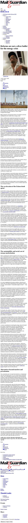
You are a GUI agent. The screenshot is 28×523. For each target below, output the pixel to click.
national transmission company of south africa (12, 459)
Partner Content (4, 509)
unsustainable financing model (9, 211)
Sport (4, 486)
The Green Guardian (5, 499)
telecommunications (7, 312)
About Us (5, 517)
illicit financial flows (8, 416)
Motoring (5, 484)
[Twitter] (6, 12)
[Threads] (4, 12)
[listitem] (3, 469)
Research (5, 515)
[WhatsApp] (7, 12)
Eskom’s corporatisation (15, 210)
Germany (20, 357)
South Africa (5, 478)
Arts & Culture (4, 500)
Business (2, 490)
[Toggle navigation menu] (1, 9)
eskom (4, 457)
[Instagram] (2, 12)
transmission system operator (9, 454)
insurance (15, 312)
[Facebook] (1, 12)
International (5, 481)
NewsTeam (17, 519)
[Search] (4, 10)
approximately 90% (12, 239)
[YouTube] (8, 12)
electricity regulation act (8, 456)
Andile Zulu (5, 76)
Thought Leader (6, 493)
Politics (2, 489)
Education (5, 482)
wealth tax (3, 419)
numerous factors (5, 192)
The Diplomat (6, 497)
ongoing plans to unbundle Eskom (13, 130)
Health (4, 483)
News (2, 476)
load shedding (6, 458)
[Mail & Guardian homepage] (14, 4)
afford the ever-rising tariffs (19, 226)
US (17, 357)
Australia (25, 357)
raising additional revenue (21, 413)
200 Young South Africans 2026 (7, 473)
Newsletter (5, 514)
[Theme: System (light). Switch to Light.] (2, 10)
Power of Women (6, 505)
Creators (4, 472)
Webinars (5, 507)
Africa (4, 479)
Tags (1, 472)
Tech (4, 485)
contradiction (20, 205)
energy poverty (16, 259)
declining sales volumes (14, 231)
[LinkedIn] (3, 12)
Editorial (5, 495)
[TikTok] (5, 12)
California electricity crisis (17, 345)
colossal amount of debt (5, 200)
